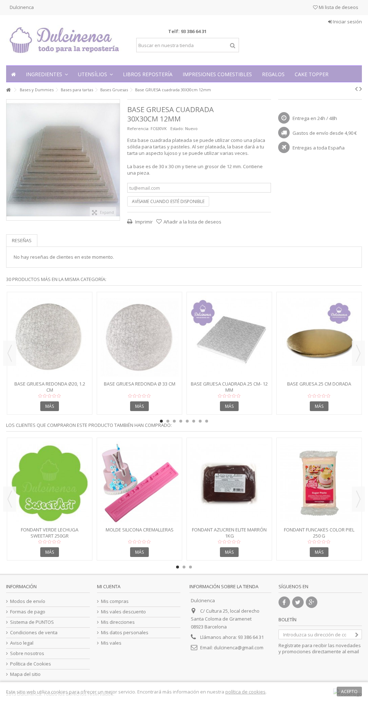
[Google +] (311, 602)
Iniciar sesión (347, 21)
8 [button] (206, 421)
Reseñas (22, 240)
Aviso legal (21, 643)
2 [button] (167, 421)
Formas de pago (27, 612)
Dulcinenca (22, 7)
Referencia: (138, 128)
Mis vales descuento (123, 612)
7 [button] (200, 421)
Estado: (177, 128)
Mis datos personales (124, 633)
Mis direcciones (118, 622)
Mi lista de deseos (338, 7)
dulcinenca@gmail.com (238, 647)
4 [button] (180, 421)
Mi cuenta (108, 586)
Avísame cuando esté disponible (168, 201)
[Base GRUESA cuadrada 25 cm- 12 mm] (229, 337)
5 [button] (187, 421)
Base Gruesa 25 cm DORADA (319, 384)
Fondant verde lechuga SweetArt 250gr (49, 532)
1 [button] (161, 421)
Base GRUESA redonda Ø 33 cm (139, 384)
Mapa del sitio (25, 674)
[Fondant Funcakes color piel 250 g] (319, 483)
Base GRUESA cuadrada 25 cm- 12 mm (229, 387)
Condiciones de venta (34, 633)
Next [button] (358, 353)
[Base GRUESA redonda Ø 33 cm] (139, 337)
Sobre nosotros (27, 653)
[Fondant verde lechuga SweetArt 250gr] (49, 483)
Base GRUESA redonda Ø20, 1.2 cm (49, 387)
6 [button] (193, 421)
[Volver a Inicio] (8, 90)
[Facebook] (284, 602)
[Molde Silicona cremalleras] (139, 483)
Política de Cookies (30, 664)
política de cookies (245, 691)
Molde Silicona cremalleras (140, 529)
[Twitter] (298, 602)
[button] (47, 74)
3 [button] (174, 421)
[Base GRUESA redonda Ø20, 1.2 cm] (49, 337)
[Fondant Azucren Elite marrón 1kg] (229, 483)
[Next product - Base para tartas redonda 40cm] (360, 88)
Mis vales (111, 643)
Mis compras (115, 601)
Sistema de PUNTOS (32, 622)
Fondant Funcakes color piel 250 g (319, 532)
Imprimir (143, 221)
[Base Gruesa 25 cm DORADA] (319, 337)
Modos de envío (27, 601)
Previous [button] (9, 353)
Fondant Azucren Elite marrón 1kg (229, 532)
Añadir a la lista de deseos (192, 221)
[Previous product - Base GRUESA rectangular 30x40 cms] (356, 88)
